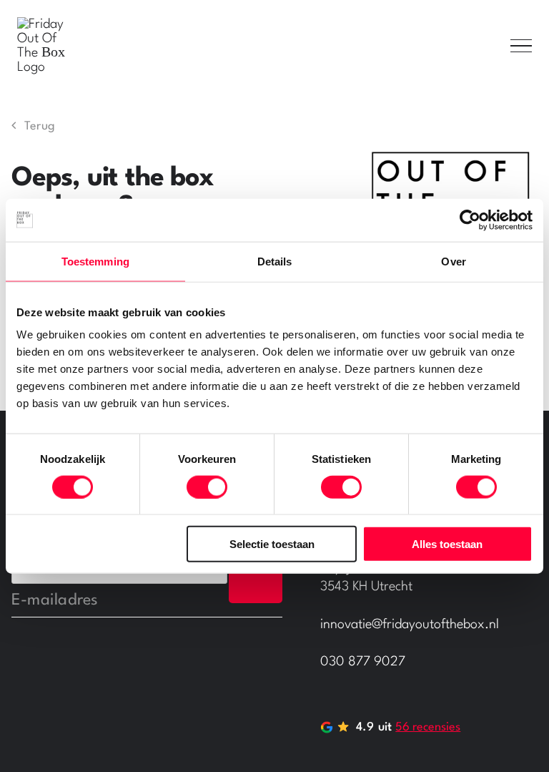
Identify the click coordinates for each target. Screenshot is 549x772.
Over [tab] (453, 261)
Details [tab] (274, 261)
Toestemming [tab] (95, 261)
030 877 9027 (362, 661)
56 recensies (427, 727)
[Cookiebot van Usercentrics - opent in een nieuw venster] (470, 219)
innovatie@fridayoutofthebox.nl (409, 624)
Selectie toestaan (272, 544)
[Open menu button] (521, 45)
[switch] (207, 486)
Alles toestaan (447, 544)
